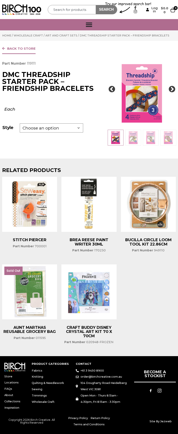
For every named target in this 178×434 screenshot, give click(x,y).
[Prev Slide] (112, 89)
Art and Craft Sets (61, 35)
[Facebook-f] (135, 8)
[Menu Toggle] (89, 24)
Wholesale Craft (28, 35)
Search (106, 9)
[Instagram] (135, 11)
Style (7, 127)
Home (6, 35)
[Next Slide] (172, 89)
